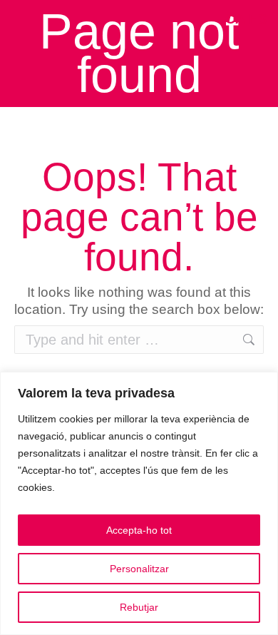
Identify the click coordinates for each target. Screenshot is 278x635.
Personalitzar (139, 568)
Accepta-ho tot (139, 530)
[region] (139, 503)
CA (235, 18)
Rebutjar (139, 607)
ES (258, 18)
